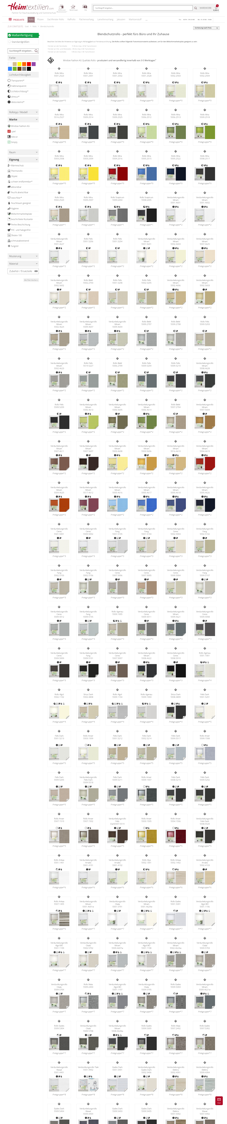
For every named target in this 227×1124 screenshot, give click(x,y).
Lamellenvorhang (105, 19)
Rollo (31, 19)
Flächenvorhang (86, 19)
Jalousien (121, 19)
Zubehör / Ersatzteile (20, 271)
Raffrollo (71, 19)
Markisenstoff (135, 19)
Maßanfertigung (22, 35)
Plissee (40, 19)
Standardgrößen (20, 41)
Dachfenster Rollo (55, 19)
